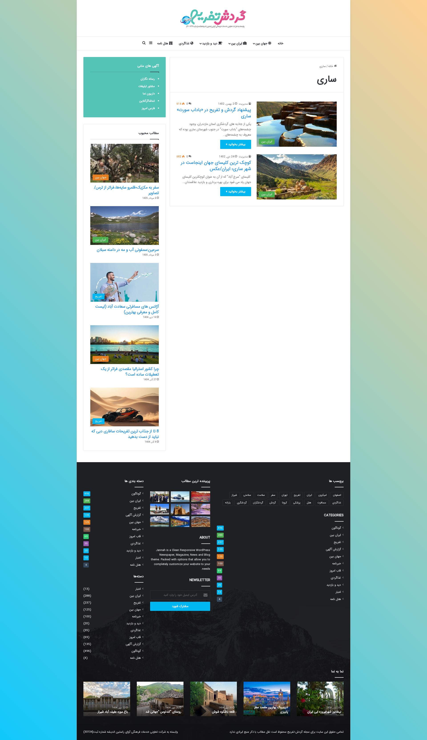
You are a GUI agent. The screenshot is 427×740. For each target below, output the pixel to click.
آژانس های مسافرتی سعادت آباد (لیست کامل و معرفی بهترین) (127, 309)
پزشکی (296, 502)
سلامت (261, 495)
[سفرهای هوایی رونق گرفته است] (180, 496)
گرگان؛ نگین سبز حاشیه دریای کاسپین (323, 709)
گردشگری (242, 502)
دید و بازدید (210, 43)
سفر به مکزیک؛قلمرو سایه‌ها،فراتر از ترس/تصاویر (126, 190)
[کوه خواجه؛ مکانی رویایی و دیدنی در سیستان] (200, 496)
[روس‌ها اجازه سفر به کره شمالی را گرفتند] (159, 509)
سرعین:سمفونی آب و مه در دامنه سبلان (128, 250)
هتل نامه (163, 43)
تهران (285, 495)
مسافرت (321, 502)
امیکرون (322, 495)
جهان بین (262, 43)
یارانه (228, 502)
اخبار (338, 592)
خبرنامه (336, 563)
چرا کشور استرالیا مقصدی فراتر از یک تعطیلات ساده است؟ (130, 372)
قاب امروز (335, 570)
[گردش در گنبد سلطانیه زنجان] (180, 509)
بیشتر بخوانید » (236, 144)
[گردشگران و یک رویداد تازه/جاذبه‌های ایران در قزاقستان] (159, 496)
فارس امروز (148, 108)
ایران (309, 495)
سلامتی (247, 495)
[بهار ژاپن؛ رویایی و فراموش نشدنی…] (200, 509)
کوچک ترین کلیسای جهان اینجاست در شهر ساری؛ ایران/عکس (216, 165)
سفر (273, 495)
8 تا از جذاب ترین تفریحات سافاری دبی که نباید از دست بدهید (125, 434)
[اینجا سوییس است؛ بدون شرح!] (180, 521)
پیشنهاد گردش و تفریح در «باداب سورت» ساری (214, 113)
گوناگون (336, 528)
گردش (272, 502)
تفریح (297, 495)
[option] (320, 699)
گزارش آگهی (333, 549)
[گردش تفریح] (213, 18)
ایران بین (237, 43)
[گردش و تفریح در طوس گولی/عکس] (159, 521)
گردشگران (258, 502)
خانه (280, 43)
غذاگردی (184, 43)
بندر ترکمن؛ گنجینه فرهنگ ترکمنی (107, 711)
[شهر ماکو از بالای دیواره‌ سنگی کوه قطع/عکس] (200, 521)
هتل (309, 502)
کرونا (284, 502)
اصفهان (337, 495)
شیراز (234, 495)
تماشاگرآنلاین (147, 101)
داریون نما (149, 93)
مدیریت (243, 104)
